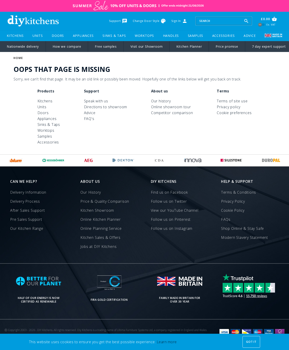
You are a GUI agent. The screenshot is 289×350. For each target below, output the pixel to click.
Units (38, 35)
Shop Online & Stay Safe (242, 228)
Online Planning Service (100, 228)
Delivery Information (28, 192)
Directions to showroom (105, 106)
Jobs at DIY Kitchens (98, 246)
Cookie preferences (234, 112)
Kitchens (15, 35)
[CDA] (159, 160)
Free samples (106, 46)
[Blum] (16, 160)
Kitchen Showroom (97, 210)
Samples (195, 35)
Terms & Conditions (238, 192)
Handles (171, 35)
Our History (90, 192)
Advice (250, 35)
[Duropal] (271, 160)
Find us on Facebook (169, 192)
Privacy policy (228, 106)
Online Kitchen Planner (100, 219)
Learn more (167, 341)
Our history (161, 101)
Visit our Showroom (147, 46)
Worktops (144, 35)
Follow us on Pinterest (171, 219)
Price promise (227, 46)
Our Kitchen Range (26, 228)
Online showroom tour (171, 106)
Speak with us (96, 101)
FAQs (226, 219)
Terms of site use (232, 101)
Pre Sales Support (26, 219)
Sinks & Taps (114, 35)
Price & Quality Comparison (104, 201)
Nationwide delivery (23, 46)
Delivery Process (25, 201)
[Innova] (193, 160)
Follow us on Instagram (172, 228)
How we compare (67, 46)
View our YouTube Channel (174, 210)
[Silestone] (231, 160)
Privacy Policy (233, 201)
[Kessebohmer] (53, 160)
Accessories (223, 35)
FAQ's (89, 118)
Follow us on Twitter (169, 201)
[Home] (33, 21)
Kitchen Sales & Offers (100, 237)
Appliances (83, 35)
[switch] (261, 24)
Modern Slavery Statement (244, 237)
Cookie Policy (233, 210)
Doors (58, 35)
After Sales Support (27, 210)
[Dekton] (123, 160)
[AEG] (88, 160)
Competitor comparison (172, 112)
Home (18, 58)
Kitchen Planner (189, 46)
